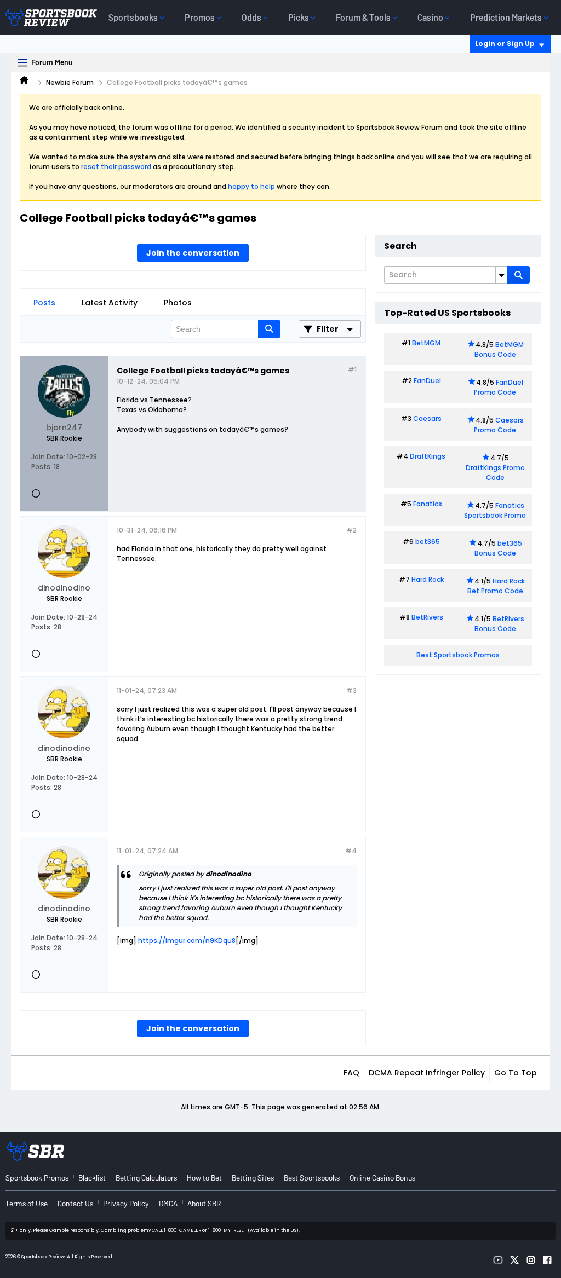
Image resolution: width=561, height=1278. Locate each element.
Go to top (515, 1072)
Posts (44, 302)
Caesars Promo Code (499, 425)
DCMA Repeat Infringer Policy (427, 1072)
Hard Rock (427, 579)
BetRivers (427, 617)
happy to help (251, 186)
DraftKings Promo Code (495, 472)
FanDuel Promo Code (498, 387)
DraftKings (427, 456)
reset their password (116, 166)
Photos (178, 302)
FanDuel (427, 380)
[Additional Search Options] (501, 275)
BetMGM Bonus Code (499, 349)
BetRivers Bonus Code (499, 623)
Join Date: (48, 456)
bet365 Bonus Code (498, 548)
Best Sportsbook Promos (458, 655)
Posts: (41, 466)
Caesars (427, 418)
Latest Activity (110, 302)
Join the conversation (192, 252)
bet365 (427, 541)
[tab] (44, 302)
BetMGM (426, 343)
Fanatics (427, 503)
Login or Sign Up (505, 43)
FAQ (351, 1072)
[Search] (518, 275)
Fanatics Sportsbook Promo (495, 510)
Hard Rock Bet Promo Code (496, 585)
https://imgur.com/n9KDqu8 (187, 940)
